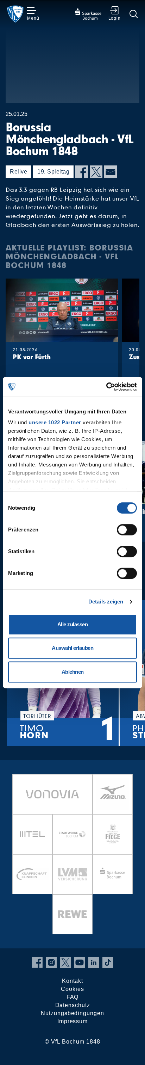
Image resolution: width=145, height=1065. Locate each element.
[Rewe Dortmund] (72, 914)
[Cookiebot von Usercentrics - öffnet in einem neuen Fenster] (106, 386)
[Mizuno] (112, 794)
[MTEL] (32, 834)
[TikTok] (107, 962)
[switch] (127, 529)
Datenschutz (72, 1005)
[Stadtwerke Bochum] (72, 834)
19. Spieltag (53, 172)
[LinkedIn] (93, 962)
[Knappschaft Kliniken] (32, 874)
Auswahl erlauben (72, 648)
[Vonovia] (52, 794)
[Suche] (134, 14)
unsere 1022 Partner (55, 422)
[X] (96, 171)
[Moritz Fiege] (112, 834)
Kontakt (72, 981)
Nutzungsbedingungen (72, 1013)
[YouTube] (79, 962)
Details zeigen (105, 602)
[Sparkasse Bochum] (112, 874)
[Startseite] (15, 14)
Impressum (72, 1021)
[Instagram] (51, 962)
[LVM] (72, 874)
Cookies (72, 989)
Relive (18, 172)
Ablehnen (73, 672)
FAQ (73, 997)
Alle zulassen (72, 624)
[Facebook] (81, 171)
